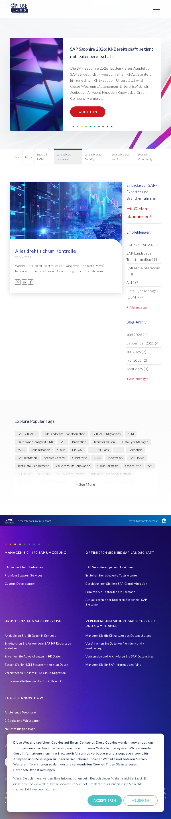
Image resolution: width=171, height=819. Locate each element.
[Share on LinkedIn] (24, 282)
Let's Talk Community (145, 157)
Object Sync (133, 466)
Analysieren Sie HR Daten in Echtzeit (30, 635)
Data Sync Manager (135, 442)
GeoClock (24, 489)
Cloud (61, 450)
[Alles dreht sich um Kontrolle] (66, 229)
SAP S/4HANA (142, 245)
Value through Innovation (73, 466)
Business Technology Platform (111, 474)
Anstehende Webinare (20, 712)
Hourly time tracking (73, 489)
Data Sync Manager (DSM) (142, 294)
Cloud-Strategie (107, 466)
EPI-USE (77, 450)
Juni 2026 (137, 334)
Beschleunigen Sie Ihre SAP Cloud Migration (116, 583)
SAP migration (40, 450)
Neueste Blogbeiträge (20, 729)
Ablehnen (140, 800)
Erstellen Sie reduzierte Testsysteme (111, 575)
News (28, 157)
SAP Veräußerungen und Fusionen (109, 567)
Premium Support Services (23, 575)
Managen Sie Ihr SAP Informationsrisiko (113, 664)
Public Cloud (118, 489)
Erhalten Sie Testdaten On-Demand (110, 592)
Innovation (115, 458)
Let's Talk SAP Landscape (64, 157)
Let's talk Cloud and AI (120, 157)
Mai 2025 (136, 360)
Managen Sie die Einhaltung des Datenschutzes (118, 635)
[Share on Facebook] (30, 282)
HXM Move (45, 489)
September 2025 (143, 343)
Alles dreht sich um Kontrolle (45, 251)
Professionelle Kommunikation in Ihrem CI (34, 681)
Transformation (104, 442)
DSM (97, 458)
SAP (62, 442)
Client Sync (79, 458)
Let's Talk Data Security (93, 157)
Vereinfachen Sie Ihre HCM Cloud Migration (35, 673)
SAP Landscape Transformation (142, 256)
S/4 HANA (24, 474)
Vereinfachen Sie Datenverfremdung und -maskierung (115, 646)
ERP (118, 450)
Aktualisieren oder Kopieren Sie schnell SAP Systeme (116, 602)
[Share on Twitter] (17, 282)
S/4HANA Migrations (143, 271)
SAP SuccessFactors (70, 474)
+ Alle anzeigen (137, 307)
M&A (21, 450)
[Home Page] (19, 9)
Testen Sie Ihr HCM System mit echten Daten (36, 664)
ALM (133, 282)
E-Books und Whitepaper (22, 720)
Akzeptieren (105, 800)
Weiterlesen (88, 112)
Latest (16, 157)
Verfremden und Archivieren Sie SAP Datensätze (120, 656)
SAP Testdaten (27, 458)
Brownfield (79, 442)
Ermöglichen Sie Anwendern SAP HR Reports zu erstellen (38, 646)
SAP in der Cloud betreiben (24, 567)
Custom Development (20, 583)
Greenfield (135, 450)
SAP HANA (137, 458)
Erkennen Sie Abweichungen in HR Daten (33, 656)
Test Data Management (33, 466)
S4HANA (44, 474)
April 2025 (137, 369)
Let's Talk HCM (42, 157)
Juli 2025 (136, 352)
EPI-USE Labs (100, 450)
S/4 (150, 466)
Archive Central (54, 458)
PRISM (98, 489)
